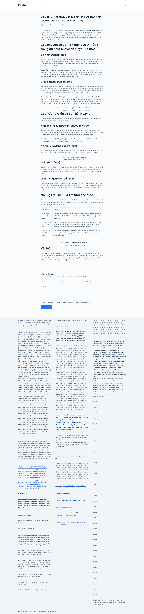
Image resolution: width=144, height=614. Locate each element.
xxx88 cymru (31, 574)
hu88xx (20, 590)
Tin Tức (62, 25)
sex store (27, 590)
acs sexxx (36, 528)
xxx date (71, 435)
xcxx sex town (103, 350)
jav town (121, 348)
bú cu (36, 337)
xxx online (70, 440)
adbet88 (29, 528)
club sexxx (63, 442)
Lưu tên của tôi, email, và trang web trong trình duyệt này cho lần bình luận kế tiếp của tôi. (66, 302)
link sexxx (59, 513)
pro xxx (32, 320)
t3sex (57, 444)
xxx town (99, 348)
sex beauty (72, 513)
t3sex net (65, 435)
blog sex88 (31, 562)
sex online (37, 456)
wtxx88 (101, 378)
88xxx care (21, 378)
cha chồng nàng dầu (38, 335)
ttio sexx (21, 550)
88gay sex (59, 326)
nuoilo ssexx (116, 346)
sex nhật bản (44, 343)
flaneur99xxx (60, 320)
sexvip (40, 341)
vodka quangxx (97, 600)
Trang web (88, 281)
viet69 (36, 332)
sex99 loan (26, 322)
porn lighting (106, 602)
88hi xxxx (30, 520)
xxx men (62, 444)
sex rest (83, 442)
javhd (20, 337)
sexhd (48, 335)
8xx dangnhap (69, 444)
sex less (25, 337)
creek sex (29, 378)
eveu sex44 (75, 515)
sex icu (46, 322)
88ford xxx (38, 325)
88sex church (22, 520)
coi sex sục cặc (46, 339)
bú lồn (31, 337)
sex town (71, 438)
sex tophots (46, 325)
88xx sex (96, 350)
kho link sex (36, 339)
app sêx (58, 440)
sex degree (30, 325)
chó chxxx (107, 378)
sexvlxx (34, 341)
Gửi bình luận (46, 307)
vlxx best (84, 438)
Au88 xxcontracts (116, 602)
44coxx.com (59, 515)
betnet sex (40, 322)
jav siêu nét (27, 339)
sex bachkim (107, 346)
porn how (44, 378)
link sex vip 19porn (61, 346)
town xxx (115, 348)
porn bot (26, 376)
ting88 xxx (45, 320)
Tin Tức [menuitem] (40, 5)
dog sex (24, 325)
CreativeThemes (51, 611)
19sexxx (20, 376)
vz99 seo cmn (108, 600)
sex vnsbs (59, 435)
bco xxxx (85, 435)
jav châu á (47, 348)
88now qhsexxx (39, 520)
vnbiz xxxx (70, 442)
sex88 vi (26, 320)
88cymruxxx (39, 574)
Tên (43, 281)
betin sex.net (26, 569)
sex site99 (117, 600)
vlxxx (20, 343)
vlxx (25, 332)
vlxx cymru (47, 574)
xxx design (35, 590)
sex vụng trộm (26, 335)
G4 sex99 (100, 605)
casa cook (38, 582)
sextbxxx (95, 378)
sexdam (30, 332)
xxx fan (83, 444)
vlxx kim (42, 569)
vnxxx (32, 456)
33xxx (98, 602)
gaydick (42, 332)
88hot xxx (65, 326)
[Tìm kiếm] (125, 5)
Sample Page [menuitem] (32, 5)
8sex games (32, 441)
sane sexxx (77, 435)
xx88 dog (43, 590)
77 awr (78, 513)
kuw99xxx (69, 320)
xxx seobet (85, 440)
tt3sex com (26, 398)
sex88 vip (38, 320)
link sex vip (22, 341)
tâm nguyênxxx (23, 441)
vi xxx (57, 442)
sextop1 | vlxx (38, 363)
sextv (29, 341)
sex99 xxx (33, 322)
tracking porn (22, 528)
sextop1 (20, 332)
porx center (84, 513)
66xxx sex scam (79, 320)
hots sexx (59, 438)
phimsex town (107, 348)
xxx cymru (21, 576)
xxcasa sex (21, 582)
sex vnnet (64, 440)
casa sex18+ (36, 576)
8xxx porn (77, 438)
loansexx (95, 402)
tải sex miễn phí (98, 346)
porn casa (28, 576)
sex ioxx (43, 456)
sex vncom (77, 440)
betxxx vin (96, 320)
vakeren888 (26, 456)
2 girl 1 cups (43, 337)
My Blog (22, 5)
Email (65, 281)
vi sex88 (21, 320)
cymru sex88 (22, 574)
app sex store (36, 378)
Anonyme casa (30, 582)
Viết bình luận (46, 287)
